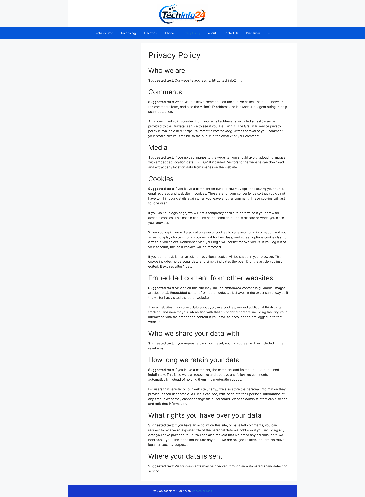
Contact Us (231, 33)
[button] (269, 33)
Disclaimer (253, 33)
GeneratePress (202, 491)
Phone (169, 33)
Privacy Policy (191, 33)
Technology (128, 33)
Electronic (151, 33)
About (212, 33)
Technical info (103, 33)
